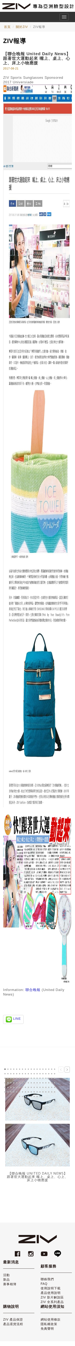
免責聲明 (47, 1328)
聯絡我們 (47, 1279)
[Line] (57, 1252)
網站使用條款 (51, 1319)
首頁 (7, 27)
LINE (17, 1018)
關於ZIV (22, 27)
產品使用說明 (51, 1293)
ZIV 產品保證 (13, 1319)
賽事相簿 (9, 1284)
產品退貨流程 (13, 1324)
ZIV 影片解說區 (52, 1297)
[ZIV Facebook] (18, 1252)
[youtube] (45, 1252)
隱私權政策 (49, 1324)
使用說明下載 (51, 1288)
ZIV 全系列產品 (52, 1302)
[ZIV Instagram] (31, 1252)
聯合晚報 (32, 990)
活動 (6, 1275)
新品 (6, 1279)
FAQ (44, 1283)
